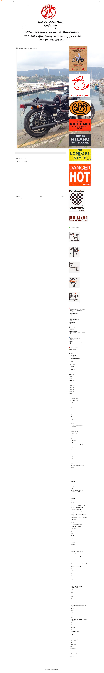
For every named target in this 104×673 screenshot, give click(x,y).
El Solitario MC (73, 318)
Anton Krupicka (73, 327)
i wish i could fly (74, 433)
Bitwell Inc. (72, 363)
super (72, 435)
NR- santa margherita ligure (76, 524)
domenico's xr (73, 542)
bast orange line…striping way (77, 444)
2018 (71, 391)
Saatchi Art (72, 366)
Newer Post (18, 196)
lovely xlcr (73, 544)
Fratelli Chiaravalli (73, 355)
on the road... (73, 546)
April (72, 648)
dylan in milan (73, 624)
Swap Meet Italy (73, 369)
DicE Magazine (73, 349)
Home (41, 196)
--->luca (72, 458)
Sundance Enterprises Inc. (75, 358)
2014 (71, 656)
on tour (72, 479)
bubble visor (72, 322)
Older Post (63, 196)
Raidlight (71, 361)
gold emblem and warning (76, 526)
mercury (72, 530)
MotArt (71, 341)
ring (72, 402)
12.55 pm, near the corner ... (76, 607)
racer (72, 610)
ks (71, 603)
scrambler (73, 498)
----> (72, 474)
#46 (72, 592)
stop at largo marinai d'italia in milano (78, 418)
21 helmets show (74, 485)
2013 (71, 658)
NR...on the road (74, 521)
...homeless (73, 582)
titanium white (73, 469)
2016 (71, 395)
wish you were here (74, 431)
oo (71, 412)
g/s (71, 470)
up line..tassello (74, 440)
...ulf (71, 314)
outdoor (72, 496)
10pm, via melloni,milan (75, 428)
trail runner (73, 481)
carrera (72, 535)
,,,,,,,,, (72, 423)
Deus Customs (73, 364)
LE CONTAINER (74, 313)
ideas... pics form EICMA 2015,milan (78, 505)
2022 (71, 384)
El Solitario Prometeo (74, 319)
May (72, 646)
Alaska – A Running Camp (75, 338)
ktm (71, 500)
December (73, 398)
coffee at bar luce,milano (75, 419)
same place (73, 562)
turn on (72, 614)
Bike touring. (73, 328)
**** (72, 488)
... (71, 429)
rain (72, 463)
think (72, 617)
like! (72, 612)
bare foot (73, 403)
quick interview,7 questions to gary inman (79, 517)
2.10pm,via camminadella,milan (77, 551)
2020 (71, 387)
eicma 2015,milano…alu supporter (77, 511)
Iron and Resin (73, 367)
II (71, 449)
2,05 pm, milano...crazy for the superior (78, 605)
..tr (71, 581)
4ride (72, 634)
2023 (71, 382)
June (72, 644)
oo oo (72, 533)
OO (71, 414)
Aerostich (72, 360)
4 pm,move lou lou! (74, 476)
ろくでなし (73, 627)
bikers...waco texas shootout (76, 556)
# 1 (71, 437)
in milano (73, 454)
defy (72, 579)
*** (71, 495)
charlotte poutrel (74, 608)
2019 (71, 389)
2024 (71, 380)
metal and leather (74, 519)
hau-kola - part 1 (73, 323)
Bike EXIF (72, 308)
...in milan (73, 537)
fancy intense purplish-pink (76, 486)
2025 (71, 378)
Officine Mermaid (73, 356)
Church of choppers (74, 347)
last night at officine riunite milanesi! (78, 507)
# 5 (71, 453)
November (73, 400)
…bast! (72, 512)
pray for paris (73, 540)
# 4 (71, 438)
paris (72, 456)
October (73, 637)
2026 (71, 376)
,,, (71, 598)
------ (72, 472)
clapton (72, 502)
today (72, 547)
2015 (71, 397)
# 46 (72, 570)
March (72, 650)
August (72, 640)
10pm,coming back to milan (76, 633)
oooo (72, 596)
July (72, 642)
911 (72, 589)
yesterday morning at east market (77, 465)
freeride (72, 467)
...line (72, 442)
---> (72, 447)
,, (71, 407)
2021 (71, 385)
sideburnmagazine (73, 331)
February (73, 652)
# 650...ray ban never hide (76, 566)
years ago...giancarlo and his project (78, 553)
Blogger (57, 669)
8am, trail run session (75, 631)
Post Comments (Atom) (25, 198)
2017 (71, 393)
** (71, 493)
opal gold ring (74, 528)
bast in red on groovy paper (76, 509)
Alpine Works (73, 337)
